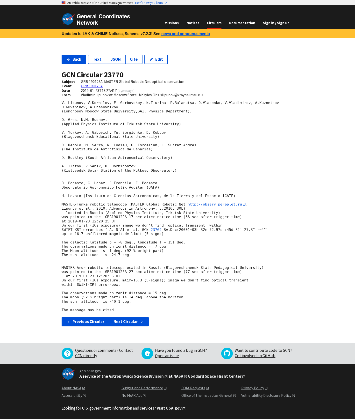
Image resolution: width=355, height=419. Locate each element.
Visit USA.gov (169, 408)
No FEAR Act (131, 395)
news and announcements (185, 33)
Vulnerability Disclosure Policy (266, 395)
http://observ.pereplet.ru (215, 204)
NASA (178, 376)
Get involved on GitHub (255, 355)
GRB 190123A (92, 85)
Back (76, 59)
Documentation (242, 23)
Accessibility (72, 395)
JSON (116, 59)
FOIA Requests (193, 387)
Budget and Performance (142, 387)
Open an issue (167, 355)
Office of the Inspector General (206, 395)
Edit (159, 59)
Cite (134, 59)
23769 (156, 230)
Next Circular (126, 321)
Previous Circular (88, 321)
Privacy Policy (252, 387)
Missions (172, 23)
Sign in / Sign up (276, 23)
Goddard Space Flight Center (214, 376)
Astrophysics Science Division (136, 376)
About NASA (71, 387)
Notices (192, 23)
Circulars (214, 23)
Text (97, 59)
